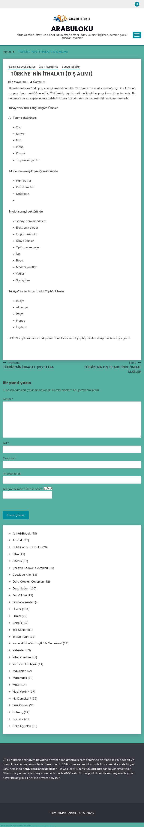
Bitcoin (17, 561)
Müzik (16, 684)
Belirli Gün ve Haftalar (27, 547)
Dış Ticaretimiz (48, 66)
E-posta (9, 458)
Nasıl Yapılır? (21, 691)
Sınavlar (18, 719)
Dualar (17, 609)
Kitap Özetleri (22, 657)
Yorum (8, 399)
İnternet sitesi (12, 473)
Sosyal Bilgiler (71, 66)
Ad (6, 443)
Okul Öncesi (20, 705)
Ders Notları (20, 588)
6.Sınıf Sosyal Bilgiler (21, 66)
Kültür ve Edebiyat (25, 664)
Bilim (16, 554)
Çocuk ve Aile (22, 574)
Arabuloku (72, 29)
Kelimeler (19, 650)
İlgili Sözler (19, 630)
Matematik (20, 678)
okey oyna (3, 825)
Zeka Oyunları (22, 726)
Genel (16, 623)
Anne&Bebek (22, 533)
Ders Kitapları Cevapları (28, 581)
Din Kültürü (20, 595)
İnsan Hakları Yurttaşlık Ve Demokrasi (37, 643)
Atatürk (18, 540)
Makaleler (19, 671)
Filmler (17, 616)
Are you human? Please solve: (23, 489)
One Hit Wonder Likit (25, 825)
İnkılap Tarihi (21, 636)
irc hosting (15, 825)
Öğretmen (39, 82)
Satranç (18, 712)
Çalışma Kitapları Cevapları (30, 568)
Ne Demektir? (22, 698)
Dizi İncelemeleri (23, 602)
